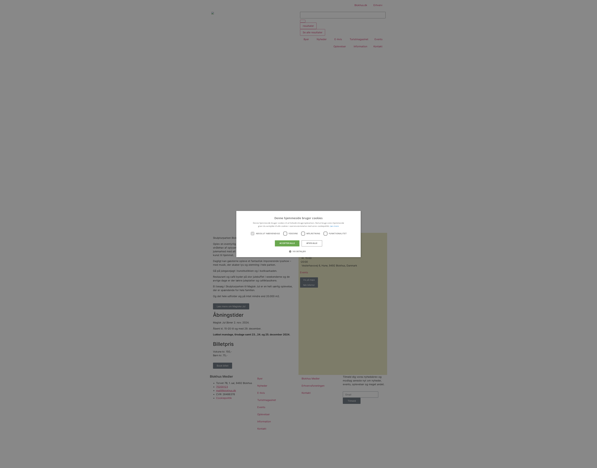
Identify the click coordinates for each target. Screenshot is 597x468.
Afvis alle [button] (311, 243)
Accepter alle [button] (287, 243)
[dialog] (298, 234)
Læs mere (334, 226)
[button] (298, 251)
